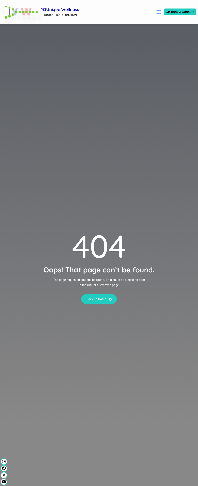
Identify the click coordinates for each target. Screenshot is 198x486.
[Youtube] (4, 482)
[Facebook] (4, 468)
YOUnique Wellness (60, 9)
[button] (158, 12)
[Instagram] (4, 461)
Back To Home (96, 299)
